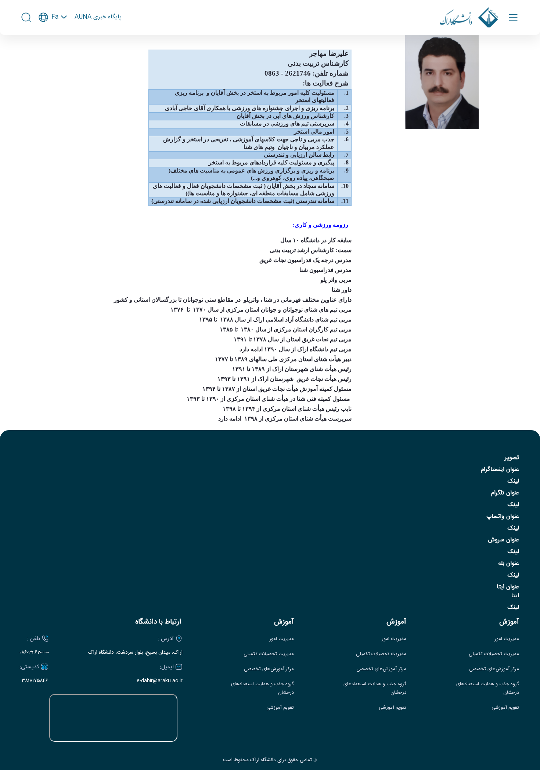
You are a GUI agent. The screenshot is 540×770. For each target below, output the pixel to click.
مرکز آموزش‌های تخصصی (494, 669)
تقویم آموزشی (505, 708)
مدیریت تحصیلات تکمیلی (494, 654)
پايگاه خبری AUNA (98, 17)
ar (53, 50)
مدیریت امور (506, 639)
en (53, 38)
